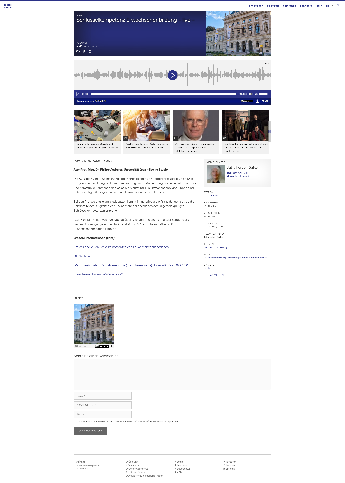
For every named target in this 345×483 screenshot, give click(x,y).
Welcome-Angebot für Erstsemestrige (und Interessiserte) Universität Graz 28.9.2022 (131, 265)
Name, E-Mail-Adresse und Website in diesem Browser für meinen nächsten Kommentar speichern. (129, 421)
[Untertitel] (251, 94)
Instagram (230, 465)
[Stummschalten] (256, 94)
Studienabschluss (258, 258)
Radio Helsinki (211, 196)
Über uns (133, 462)
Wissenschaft (211, 247)
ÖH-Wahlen (82, 256)
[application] (172, 94)
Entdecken (256, 5)
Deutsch (208, 268)
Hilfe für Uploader (137, 472)
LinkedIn (230, 469)
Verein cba (133, 465)
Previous (75, 131)
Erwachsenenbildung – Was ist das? (98, 274)
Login (319, 5)
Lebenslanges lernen (237, 258)
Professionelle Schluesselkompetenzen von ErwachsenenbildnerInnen (121, 247)
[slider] (163, 94)
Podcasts (273, 5)
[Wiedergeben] (77, 94)
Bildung (224, 247)
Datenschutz (183, 469)
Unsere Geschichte (138, 469)
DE (327, 5)
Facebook (230, 462)
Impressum (182, 465)
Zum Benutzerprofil (239, 176)
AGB (179, 472)
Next (269, 131)
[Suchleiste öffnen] (338, 6)
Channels (306, 5)
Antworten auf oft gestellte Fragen (145, 476)
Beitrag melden (214, 275)
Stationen (289, 5)
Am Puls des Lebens (86, 46)
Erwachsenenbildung (215, 258)
